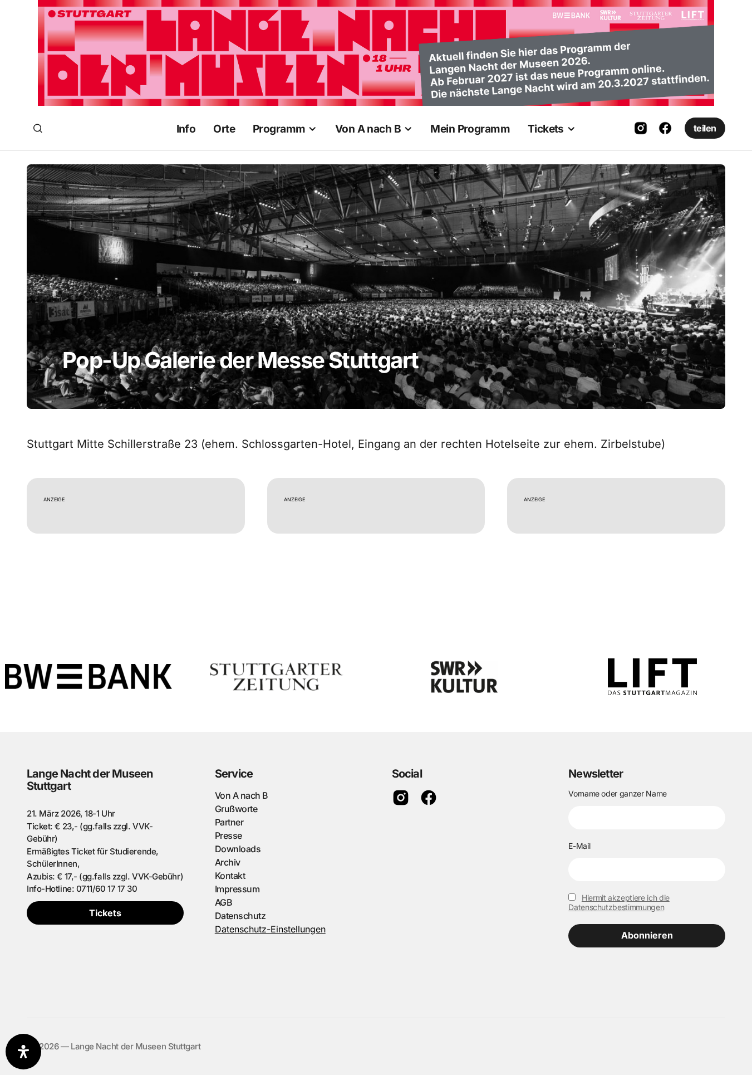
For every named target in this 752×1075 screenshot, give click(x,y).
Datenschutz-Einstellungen (270, 929)
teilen (705, 128)
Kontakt (230, 875)
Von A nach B (241, 795)
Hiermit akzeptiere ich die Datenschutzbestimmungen (619, 902)
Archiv (227, 862)
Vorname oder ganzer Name (617, 793)
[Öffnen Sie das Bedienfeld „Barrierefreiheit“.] (23, 1051)
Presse (228, 835)
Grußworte (236, 808)
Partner (229, 822)
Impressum (237, 889)
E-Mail (579, 846)
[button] (38, 128)
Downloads (238, 848)
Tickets (105, 912)
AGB (224, 902)
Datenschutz (240, 915)
